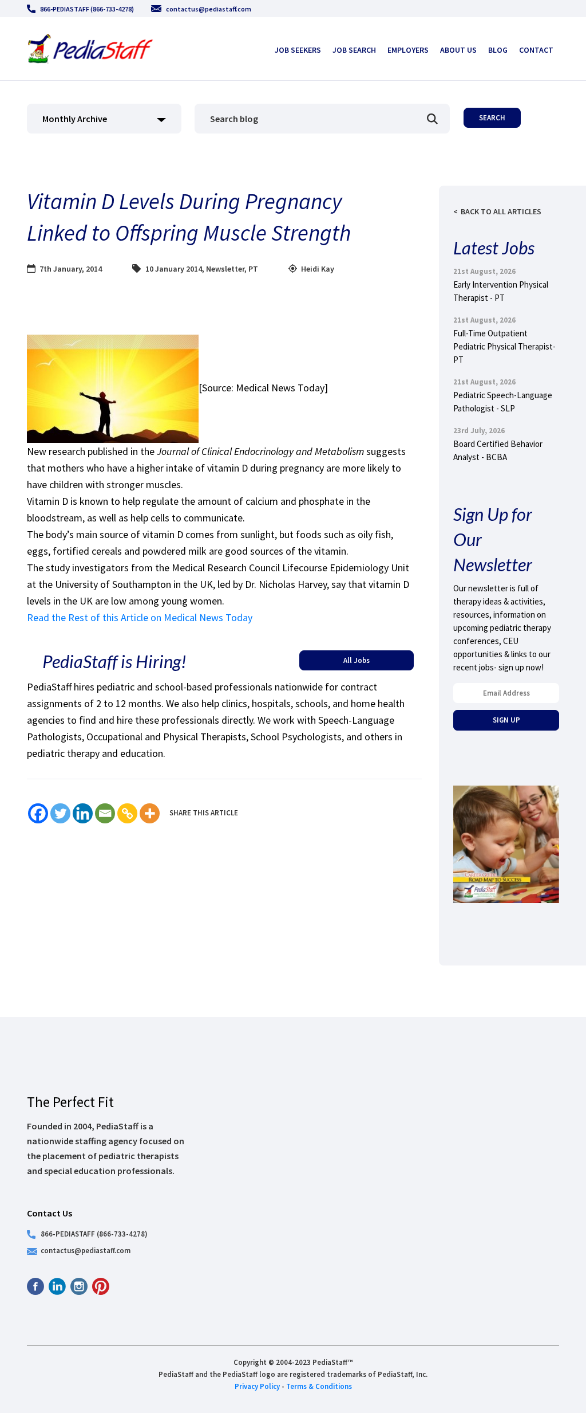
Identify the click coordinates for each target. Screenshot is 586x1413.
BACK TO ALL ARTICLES (501, 211)
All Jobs (356, 660)
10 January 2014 (173, 269)
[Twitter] (60, 813)
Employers (408, 50)
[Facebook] (38, 813)
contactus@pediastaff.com (208, 9)
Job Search (354, 50)
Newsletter (225, 269)
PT (253, 269)
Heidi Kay (317, 269)
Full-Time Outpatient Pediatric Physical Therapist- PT (504, 346)
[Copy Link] (127, 813)
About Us (458, 50)
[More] (150, 813)
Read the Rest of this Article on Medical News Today (139, 617)
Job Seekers (298, 50)
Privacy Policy (257, 1386)
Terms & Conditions (319, 1386)
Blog (498, 50)
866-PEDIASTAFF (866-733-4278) (87, 9)
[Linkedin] (83, 813)
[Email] (105, 813)
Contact (536, 50)
